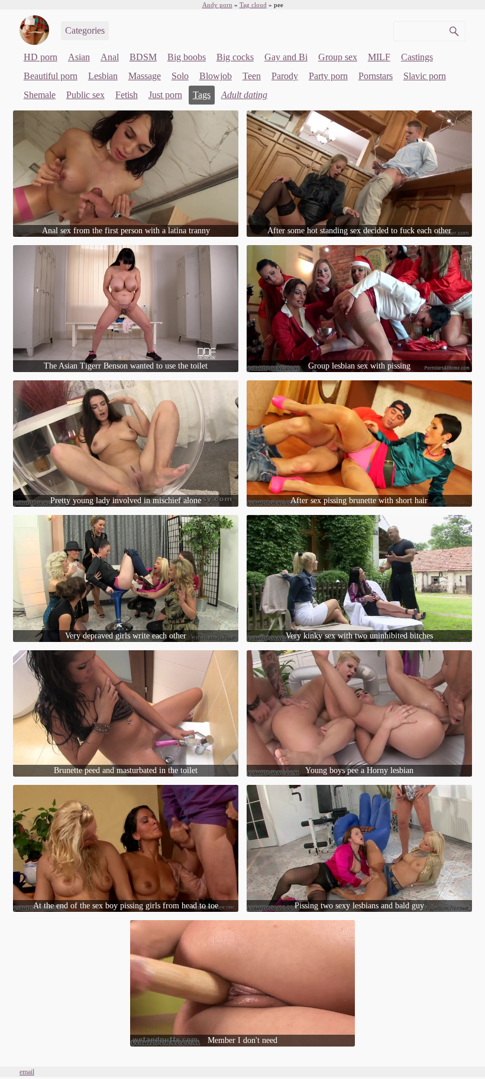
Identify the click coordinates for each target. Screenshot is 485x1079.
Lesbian (103, 76)
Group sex (337, 57)
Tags (202, 95)
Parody (284, 76)
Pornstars (375, 76)
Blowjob (215, 76)
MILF (379, 57)
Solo (180, 76)
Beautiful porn (50, 76)
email (27, 1072)
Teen (251, 76)
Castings (417, 57)
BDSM (143, 57)
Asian (79, 57)
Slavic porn (424, 76)
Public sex (85, 95)
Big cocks (235, 57)
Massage (144, 76)
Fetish (126, 95)
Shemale (40, 95)
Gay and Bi (286, 57)
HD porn (40, 57)
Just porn (165, 95)
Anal (110, 57)
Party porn (328, 76)
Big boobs (186, 57)
